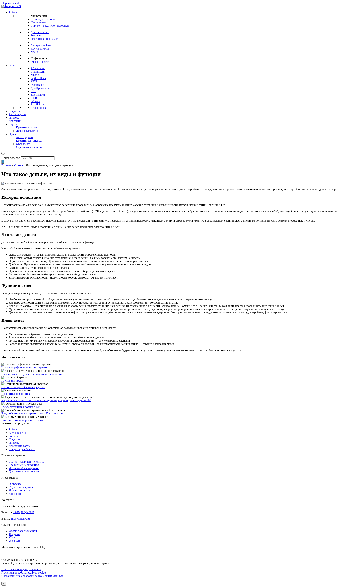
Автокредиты (17, 114)
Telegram (14, 534)
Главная (6, 165)
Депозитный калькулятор (24, 471)
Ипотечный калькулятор (24, 468)
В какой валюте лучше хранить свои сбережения (31, 374)
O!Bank (35, 101)
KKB (34, 97)
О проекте (15, 483)
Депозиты (15, 120)
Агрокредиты (24, 137)
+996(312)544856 (23, 512)
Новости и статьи (20, 490)
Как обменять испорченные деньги (23, 420)
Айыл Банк (38, 68)
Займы (13, 12)
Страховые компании (29, 147)
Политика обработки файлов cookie (23, 572)
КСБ (33, 91)
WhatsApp (15, 540)
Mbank (35, 74)
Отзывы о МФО (41, 61)
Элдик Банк (38, 71)
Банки (12, 65)
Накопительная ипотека (16, 393)
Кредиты (14, 111)
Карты (13, 124)
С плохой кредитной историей (50, 25)
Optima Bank (38, 78)
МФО (34, 51)
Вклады (13, 436)
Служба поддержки (21, 487)
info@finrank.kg (20, 518)
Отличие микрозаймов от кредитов (23, 387)
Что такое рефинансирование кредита (24, 367)
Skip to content (10, 3)
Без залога (37, 35)
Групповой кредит (12, 380)
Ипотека (14, 117)
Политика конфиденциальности (21, 569)
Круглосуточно (40, 48)
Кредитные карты (27, 127)
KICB (34, 81)
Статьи (18, 165)
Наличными (38, 22)
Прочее (13, 134)
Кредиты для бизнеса (29, 140)
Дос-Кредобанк (40, 88)
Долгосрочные (40, 32)
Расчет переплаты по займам (26, 461)
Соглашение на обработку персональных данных (32, 575)
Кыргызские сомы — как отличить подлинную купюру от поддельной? (46, 400)
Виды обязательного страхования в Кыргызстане (32, 413)
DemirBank (37, 84)
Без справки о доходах (44, 38)
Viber (12, 537)
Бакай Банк (38, 104)
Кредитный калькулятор (24, 464)
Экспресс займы (41, 45)
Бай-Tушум (38, 94)
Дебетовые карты (27, 130)
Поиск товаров (10, 157)
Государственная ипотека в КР (20, 406)
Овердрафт (23, 143)
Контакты (15, 493)
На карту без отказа (43, 19)
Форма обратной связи (23, 530)
